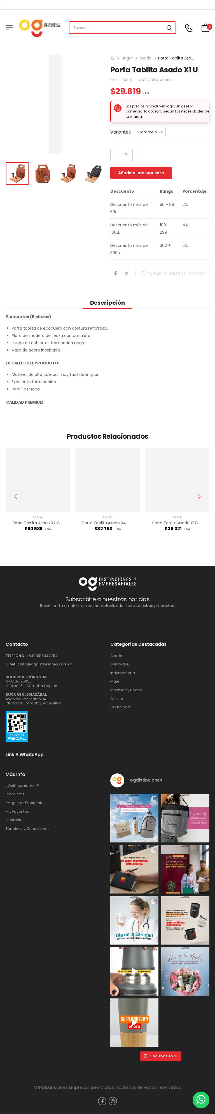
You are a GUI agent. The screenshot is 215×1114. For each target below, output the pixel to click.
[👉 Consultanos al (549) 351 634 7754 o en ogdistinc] (134, 971)
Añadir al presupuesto (141, 173)
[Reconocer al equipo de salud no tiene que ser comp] (134, 920)
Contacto (14, 820)
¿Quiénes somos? (22, 786)
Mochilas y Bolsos (126, 690)
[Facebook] (115, 273)
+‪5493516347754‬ (42, 655)
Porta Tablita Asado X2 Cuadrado (44, 523)
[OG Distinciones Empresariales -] (39, 28)
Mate (115, 681)
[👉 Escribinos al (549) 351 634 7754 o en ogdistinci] (134, 1022)
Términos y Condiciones (28, 828)
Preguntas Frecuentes (26, 803)
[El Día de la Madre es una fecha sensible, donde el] (185, 971)
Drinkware (119, 664)
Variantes (120, 132)
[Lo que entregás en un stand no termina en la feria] (134, 869)
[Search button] (169, 27)
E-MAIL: (12, 664)
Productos (15, 794)
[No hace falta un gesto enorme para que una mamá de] (134, 818)
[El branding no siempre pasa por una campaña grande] (185, 920)
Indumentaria (122, 673)
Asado (145, 58)
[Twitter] (127, 273)
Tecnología (120, 707)
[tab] (107, 303)
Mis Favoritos (17, 811)
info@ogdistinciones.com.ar (46, 664)
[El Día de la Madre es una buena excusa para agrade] (185, 818)
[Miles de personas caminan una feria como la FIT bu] (185, 869)
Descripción (107, 303)
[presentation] (16, 496)
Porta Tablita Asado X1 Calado (180, 523)
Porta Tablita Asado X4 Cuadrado (114, 523)
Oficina (116, 699)
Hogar (127, 58)
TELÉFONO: (15, 655)
